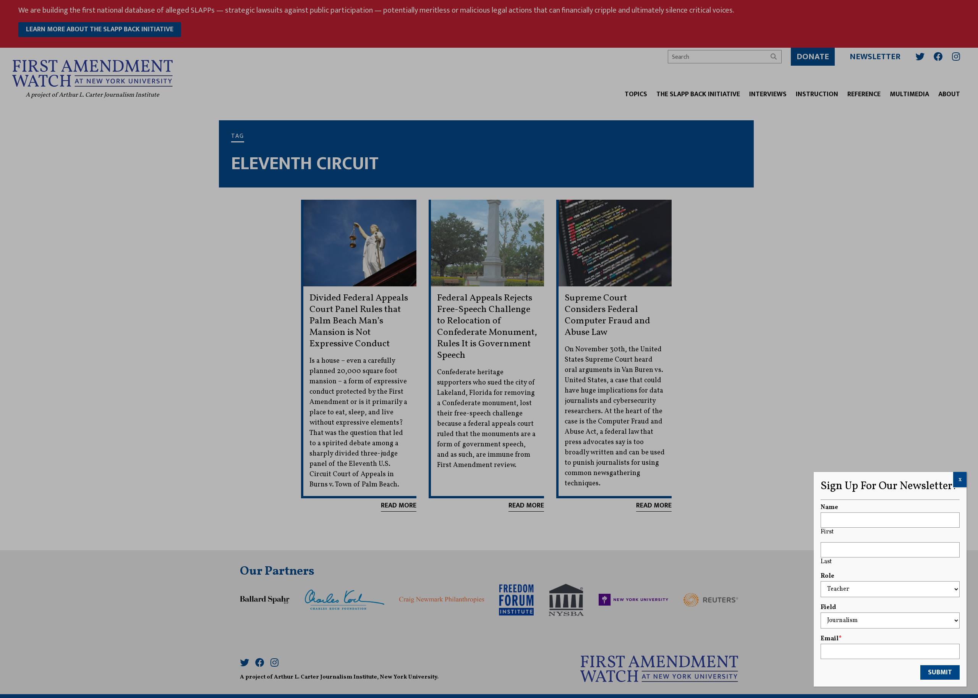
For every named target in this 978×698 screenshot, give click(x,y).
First (827, 532)
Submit (940, 672)
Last (826, 561)
